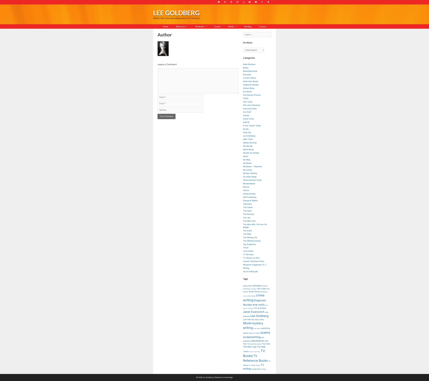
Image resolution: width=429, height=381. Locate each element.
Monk (247, 323)
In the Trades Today (252, 126)
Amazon (257, 285)
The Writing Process (252, 241)
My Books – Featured (252, 166)
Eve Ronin (247, 91)
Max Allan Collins (257, 319)
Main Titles (248, 139)
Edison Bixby (248, 88)
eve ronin (259, 304)
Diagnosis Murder (251, 85)
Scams (246, 190)
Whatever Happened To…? (255, 265)
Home (165, 26)
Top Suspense (249, 244)
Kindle (246, 129)
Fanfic (245, 98)
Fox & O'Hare (260, 308)
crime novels (251, 296)
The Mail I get (250, 346)
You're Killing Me (250, 271)
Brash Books (254, 291)
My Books (199, 26)
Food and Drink (250, 109)
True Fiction (248, 251)
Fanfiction (250, 308)
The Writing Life (250, 237)
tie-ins (251, 351)
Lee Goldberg (176, 13)
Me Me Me (247, 146)
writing (263, 369)
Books (245, 68)
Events (217, 26)
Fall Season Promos (252, 95)
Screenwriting (249, 194)
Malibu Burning (249, 143)
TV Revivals (248, 254)
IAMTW (246, 122)
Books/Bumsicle (250, 71)
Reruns (246, 187)
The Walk (247, 234)
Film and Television (251, 105)
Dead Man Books (250, 81)
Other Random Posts (252, 180)
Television (247, 204)
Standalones (257, 340)
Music (245, 156)
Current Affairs (249, 78)
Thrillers (246, 351)
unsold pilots (256, 369)
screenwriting (252, 337)
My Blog (247, 26)
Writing (246, 268)
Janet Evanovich (253, 311)
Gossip (246, 115)
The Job (246, 218)
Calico (245, 296)
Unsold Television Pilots (253, 261)
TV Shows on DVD (251, 258)
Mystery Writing (250, 173)
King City (247, 132)
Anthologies (253, 289)
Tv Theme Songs (254, 365)
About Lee (180, 26)
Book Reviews (249, 64)
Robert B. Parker (254, 333)
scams (265, 332)
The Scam (247, 231)
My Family (247, 170)
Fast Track (247, 102)
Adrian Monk (247, 286)
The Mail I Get (249, 221)
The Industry (248, 214)
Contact (262, 26)
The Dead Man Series (254, 344)
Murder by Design (251, 153)
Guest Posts (248, 119)
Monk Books (248, 149)
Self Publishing (249, 197)
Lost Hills (247, 319)
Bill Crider (262, 289)
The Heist (247, 211)
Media (231, 26)
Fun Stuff (247, 112)
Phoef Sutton (257, 328)
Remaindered (249, 183)
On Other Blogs (250, 177)
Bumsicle (247, 74)
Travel (245, 248)
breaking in (264, 292)
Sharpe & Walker (250, 200)
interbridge (228, 377)
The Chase (248, 207)
